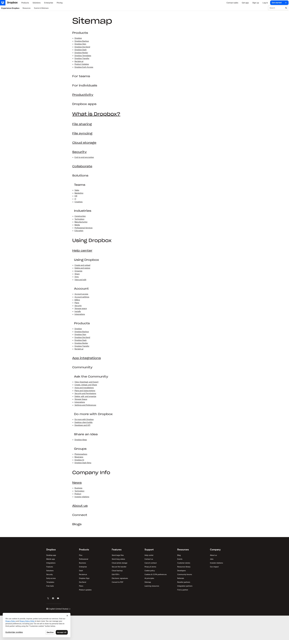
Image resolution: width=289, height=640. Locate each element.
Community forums (184, 574)
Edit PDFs (115, 574)
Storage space (81, 308)
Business (78, 488)
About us (80, 505)
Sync (77, 277)
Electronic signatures (120, 578)
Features (49, 567)
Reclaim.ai (79, 61)
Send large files (118, 555)
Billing (77, 300)
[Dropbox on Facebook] (53, 598)
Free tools (50, 586)
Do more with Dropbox (84, 419)
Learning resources (151, 586)
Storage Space (81, 399)
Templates (50, 582)
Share (77, 274)
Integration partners (184, 586)
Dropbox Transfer (82, 58)
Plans (77, 303)
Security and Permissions (85, 393)
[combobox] (276, 8)
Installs (78, 311)
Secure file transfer (119, 567)
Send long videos (118, 559)
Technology (79, 219)
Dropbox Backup (82, 41)
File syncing (82, 133)
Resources (26, 8)
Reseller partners (183, 582)
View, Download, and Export (86, 382)
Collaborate (82, 166)
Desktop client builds (83, 422)
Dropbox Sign (80, 44)
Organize (78, 271)
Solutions (50, 571)
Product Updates (82, 64)
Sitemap (147, 582)
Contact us (148, 559)
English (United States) (58, 609)
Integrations (80, 314)
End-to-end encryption (84, 157)
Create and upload (82, 265)
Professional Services (83, 228)
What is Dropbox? (96, 114)
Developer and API (82, 425)
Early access (51, 578)
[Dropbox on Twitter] (48, 598)
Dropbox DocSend (82, 47)
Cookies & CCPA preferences (155, 574)
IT (75, 199)
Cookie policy (149, 571)
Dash (81, 571)
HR (76, 196)
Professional (83, 559)
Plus (80, 555)
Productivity (82, 94)
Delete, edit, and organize (85, 396)
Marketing (79, 193)
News (77, 482)
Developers (181, 571)
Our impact (214, 567)
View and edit (80, 280)
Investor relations (82, 497)
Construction (80, 216)
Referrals (180, 578)
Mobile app (50, 559)
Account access (81, 294)
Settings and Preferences (85, 405)
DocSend (82, 582)
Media (77, 225)
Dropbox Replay (81, 53)
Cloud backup (117, 571)
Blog (179, 555)
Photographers (81, 454)
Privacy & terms (150, 567)
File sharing (82, 124)
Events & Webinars (41, 8)
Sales (77, 190)
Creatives (79, 202)
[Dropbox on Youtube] (58, 598)
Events (179, 559)
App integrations (86, 358)
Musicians (79, 457)
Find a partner (182, 590)
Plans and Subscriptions (85, 390)
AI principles (149, 578)
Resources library (183, 567)
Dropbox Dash (81, 50)
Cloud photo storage (119, 563)
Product (78, 494)
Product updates (85, 590)
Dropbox (78, 38)
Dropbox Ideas (81, 440)
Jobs (211, 559)
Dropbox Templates (83, 55)
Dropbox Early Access (84, 67)
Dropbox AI (79, 460)
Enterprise (83, 567)
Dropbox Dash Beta (83, 463)
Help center (82, 250)
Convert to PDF (117, 582)
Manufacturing (81, 222)
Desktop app (51, 555)
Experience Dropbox (10, 8)
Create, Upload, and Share (86, 385)
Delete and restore (82, 268)
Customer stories (183, 563)
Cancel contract (150, 563)
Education (79, 230)
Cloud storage (84, 142)
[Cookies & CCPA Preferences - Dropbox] (36, 625)
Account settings (82, 297)
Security (79, 152)
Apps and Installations (84, 388)
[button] (144, 272)
